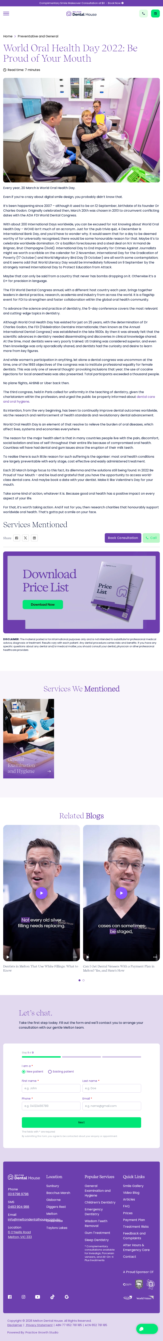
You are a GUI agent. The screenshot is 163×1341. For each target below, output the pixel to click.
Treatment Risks (136, 1226)
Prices (128, 1213)
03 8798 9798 (18, 1194)
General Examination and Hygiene (98, 1191)
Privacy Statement (38, 1325)
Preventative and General (38, 36)
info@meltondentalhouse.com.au (24, 1219)
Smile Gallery (133, 1186)
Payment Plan (134, 1220)
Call (153, 538)
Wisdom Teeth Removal (96, 1223)
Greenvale (54, 1221)
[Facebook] (16, 538)
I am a (27, 1066)
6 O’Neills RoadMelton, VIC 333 (20, 1234)
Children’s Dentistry (100, 1202)
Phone (27, 1099)
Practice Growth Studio (41, 1332)
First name (30, 1081)
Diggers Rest (56, 1206)
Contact (129, 1256)
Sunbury (52, 1186)
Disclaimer (14, 1325)
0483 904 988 (18, 1206)
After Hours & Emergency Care (136, 1247)
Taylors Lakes (56, 1228)
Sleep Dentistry (97, 1240)
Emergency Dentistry (94, 1211)
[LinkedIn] (34, 538)
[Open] (6, 13)
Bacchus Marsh (58, 1193)
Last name (90, 1081)
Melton (51, 1213)
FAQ (126, 1206)
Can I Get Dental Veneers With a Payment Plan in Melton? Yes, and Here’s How (118, 968)
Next (81, 1122)
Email (87, 1099)
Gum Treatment (97, 1233)
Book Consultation (123, 538)
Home (8, 36)
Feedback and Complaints (134, 1235)
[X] (25, 538)
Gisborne (53, 1200)
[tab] (80, 980)
